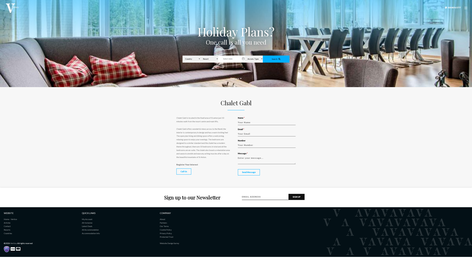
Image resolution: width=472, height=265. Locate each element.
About (162, 219)
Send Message (249, 172)
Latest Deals (87, 226)
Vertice (13, 243)
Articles (7, 223)
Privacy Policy (166, 233)
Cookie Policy (166, 230)
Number (242, 140)
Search (274, 59)
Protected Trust (166, 237)
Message (243, 153)
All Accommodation (90, 230)
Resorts (7, 230)
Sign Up (296, 197)
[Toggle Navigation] (466, 8)
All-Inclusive (87, 223)
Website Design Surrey (169, 243)
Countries (8, 233)
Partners (163, 223)
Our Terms (164, 226)
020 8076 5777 (454, 7)
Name (241, 118)
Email (241, 129)
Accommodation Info (91, 233)
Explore (234, 78)
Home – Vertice (10, 219)
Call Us (184, 171)
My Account (87, 219)
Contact (7, 226)
